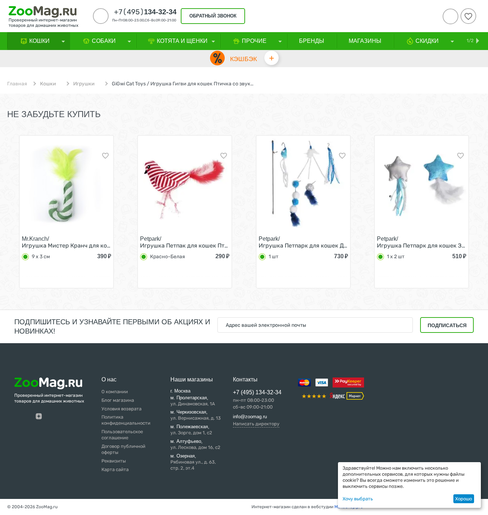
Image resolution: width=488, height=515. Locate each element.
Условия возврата (121, 408)
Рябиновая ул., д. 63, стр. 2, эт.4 (193, 462)
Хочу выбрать (358, 498)
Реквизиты (113, 461)
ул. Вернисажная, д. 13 (195, 415)
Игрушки (84, 83)
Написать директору (256, 423)
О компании (114, 391)
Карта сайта (115, 469)
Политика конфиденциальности (125, 420)
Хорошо (463, 498)
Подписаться (447, 325)
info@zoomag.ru (250, 416)
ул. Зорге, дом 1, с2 (191, 429)
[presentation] (12, 219)
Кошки (48, 83)
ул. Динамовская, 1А (192, 400)
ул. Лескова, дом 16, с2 (195, 444)
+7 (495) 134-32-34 (257, 392)
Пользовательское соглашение (122, 434)
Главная (17, 83)
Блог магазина (117, 400)
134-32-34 (145, 11)
